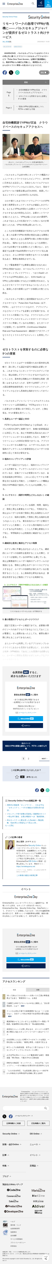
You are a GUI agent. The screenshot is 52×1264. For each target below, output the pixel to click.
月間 (37, 990)
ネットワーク (7, 46)
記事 (5, 1154)
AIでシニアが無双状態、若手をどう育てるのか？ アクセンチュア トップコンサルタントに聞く (28, 1048)
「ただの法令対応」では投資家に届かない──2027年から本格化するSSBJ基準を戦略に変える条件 (27, 1071)
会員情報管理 (15, 1228)
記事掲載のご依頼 (14, 1123)
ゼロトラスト (18, 46)
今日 (14, 990)
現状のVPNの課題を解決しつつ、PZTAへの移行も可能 (31, 107)
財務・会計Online (11, 1144)
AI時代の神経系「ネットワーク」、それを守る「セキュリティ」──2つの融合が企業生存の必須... (25, 807)
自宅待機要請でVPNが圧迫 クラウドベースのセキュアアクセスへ (32, 91)
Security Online (35, 845)
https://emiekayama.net (25, 866)
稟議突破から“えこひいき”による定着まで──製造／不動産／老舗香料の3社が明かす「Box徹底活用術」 (28, 1022)
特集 (5, 1165)
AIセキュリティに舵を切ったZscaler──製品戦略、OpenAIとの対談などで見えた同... (25, 821)
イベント (34, 1154)
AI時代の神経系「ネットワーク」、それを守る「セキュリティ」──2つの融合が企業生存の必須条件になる (28, 1064)
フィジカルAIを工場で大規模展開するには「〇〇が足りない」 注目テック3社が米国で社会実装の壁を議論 (28, 1012)
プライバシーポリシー (18, 1242)
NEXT (44, 758)
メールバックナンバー (27, 712)
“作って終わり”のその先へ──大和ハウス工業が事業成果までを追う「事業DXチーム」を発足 (28, 996)
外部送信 (13, 1246)
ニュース (34, 1144)
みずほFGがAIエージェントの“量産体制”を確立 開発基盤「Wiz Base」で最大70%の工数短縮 (28, 1056)
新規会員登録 (27, 718)
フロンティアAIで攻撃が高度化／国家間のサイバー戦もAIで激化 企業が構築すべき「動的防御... (26, 815)
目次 (26, 82)
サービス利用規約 (16, 1239)
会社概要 (13, 1235)
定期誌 (33, 1165)
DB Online (33, 861)
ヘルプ (12, 1221)
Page (9, 107)
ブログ (6, 1176)
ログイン (27, 725)
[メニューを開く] (4, 4)
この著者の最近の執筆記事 (27, 875)
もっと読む (9, 825)
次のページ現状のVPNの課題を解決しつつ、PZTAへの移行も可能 (26, 746)
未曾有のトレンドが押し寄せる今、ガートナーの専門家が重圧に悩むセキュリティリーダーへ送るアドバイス (28, 1032)
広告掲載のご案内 (38, 1123)
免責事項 (13, 1232)
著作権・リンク (15, 1225)
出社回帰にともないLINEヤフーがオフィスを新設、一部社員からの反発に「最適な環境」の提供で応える (28, 1040)
